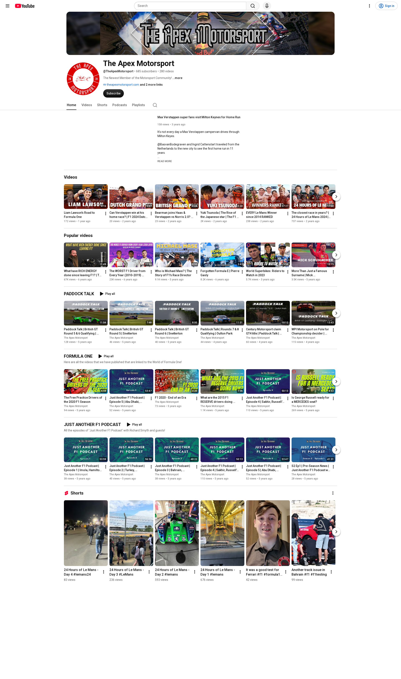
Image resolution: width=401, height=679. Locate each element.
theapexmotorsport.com (122, 84)
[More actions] (106, 213)
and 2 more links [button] (151, 84)
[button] (164, 161)
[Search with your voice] (267, 6)
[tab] (71, 105)
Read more (164, 161)
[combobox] (191, 5)
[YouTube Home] (24, 6)
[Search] (252, 6)
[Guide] (7, 5)
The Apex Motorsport (76, 337)
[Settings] (369, 5)
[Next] (336, 196)
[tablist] (200, 105)
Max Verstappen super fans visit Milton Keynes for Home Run (198, 117)
